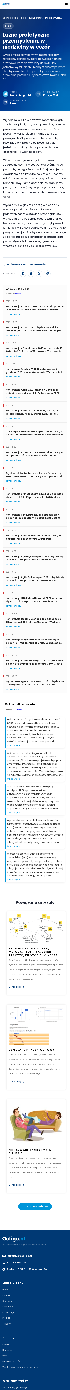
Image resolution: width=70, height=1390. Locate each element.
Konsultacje (8, 1312)
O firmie (6, 1295)
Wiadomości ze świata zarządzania (20, 1367)
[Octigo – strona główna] (15, 4)
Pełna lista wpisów (11, 1361)
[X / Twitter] (39, 273)
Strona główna (10, 17)
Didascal (18, 294)
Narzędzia (7, 1350)
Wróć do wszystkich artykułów (26, 264)
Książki (5, 1344)
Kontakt (6, 1318)
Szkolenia (7, 1301)
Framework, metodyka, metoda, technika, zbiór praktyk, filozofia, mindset (33, 952)
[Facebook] (31, 273)
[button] (66, 4)
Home (5, 1289)
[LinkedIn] (23, 273)
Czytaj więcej (13, 314)
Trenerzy (6, 1323)
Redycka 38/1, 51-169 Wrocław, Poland (29, 1269)
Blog (23, 17)
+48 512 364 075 (16, 1262)
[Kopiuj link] (47, 273)
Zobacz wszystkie (32, 1206)
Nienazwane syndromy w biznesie (30, 1151)
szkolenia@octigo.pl (20, 1256)
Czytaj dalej (15, 986)
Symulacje (7, 1306)
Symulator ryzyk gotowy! (32, 1050)
